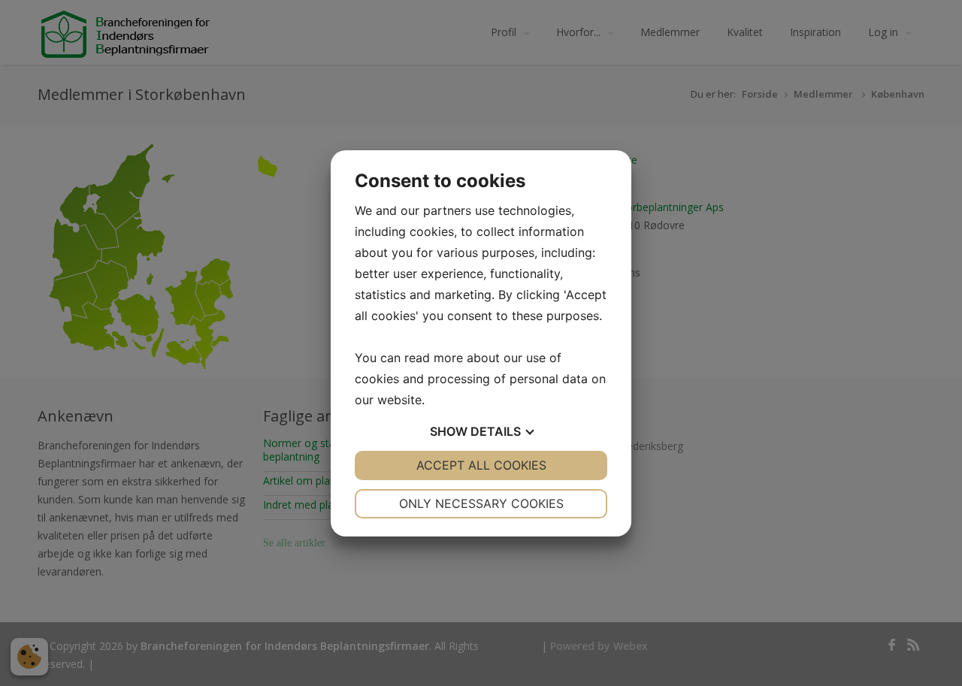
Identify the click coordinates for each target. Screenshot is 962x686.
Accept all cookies (481, 465)
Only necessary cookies (481, 503)
